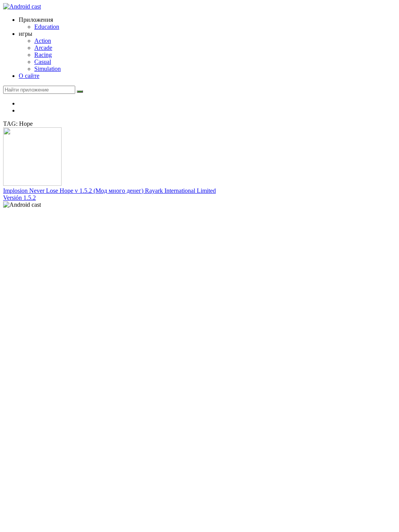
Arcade (43, 47)
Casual (42, 61)
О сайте (29, 75)
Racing (43, 54)
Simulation (47, 68)
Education (46, 26)
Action (42, 40)
